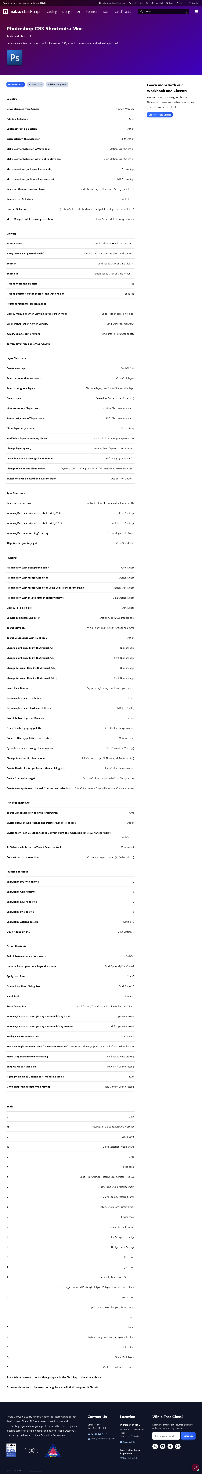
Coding (52, 11)
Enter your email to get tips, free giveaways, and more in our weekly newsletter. (172, 1426)
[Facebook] (170, 1447)
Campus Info (129, 1442)
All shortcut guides (57, 84)
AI (78, 11)
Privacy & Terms (36, 1470)
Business (91, 11)
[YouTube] (162, 1447)
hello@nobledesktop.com (102, 1438)
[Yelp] (155, 1447)
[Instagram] (178, 1447)
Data (106, 11)
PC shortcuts (35, 84)
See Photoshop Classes (160, 114)
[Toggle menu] (196, 11)
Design (67, 11)
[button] (195, 1467)
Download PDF (15, 84)
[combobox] (163, 11)
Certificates (123, 11)
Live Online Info (130, 1458)
